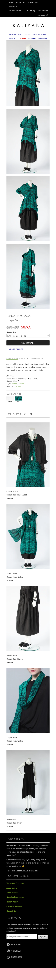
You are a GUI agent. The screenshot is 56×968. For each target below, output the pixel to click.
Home (10, 2)
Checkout (43, 11)
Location (33, 2)
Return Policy (38, 358)
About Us (21, 2)
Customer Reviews (14, 906)
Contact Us (11, 911)
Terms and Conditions (15, 883)
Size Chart (24, 358)
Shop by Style (39, 34)
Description (12, 358)
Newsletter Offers (37, 38)
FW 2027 (12, 34)
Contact (12, 6)
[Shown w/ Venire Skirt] (28, 142)
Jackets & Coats (17, 384)
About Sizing (11, 888)
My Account (15, 11)
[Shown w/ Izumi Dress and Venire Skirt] (28, 277)
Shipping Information (15, 897)
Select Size (11, 332)
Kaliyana (18, 386)
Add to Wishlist (16, 349)
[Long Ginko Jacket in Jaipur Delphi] (28, 74)
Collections (24, 34)
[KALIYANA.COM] (28, 25)
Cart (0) (31, 11)
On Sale (22, 38)
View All (13, 38)
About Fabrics (12, 893)
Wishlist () (42, 15)
